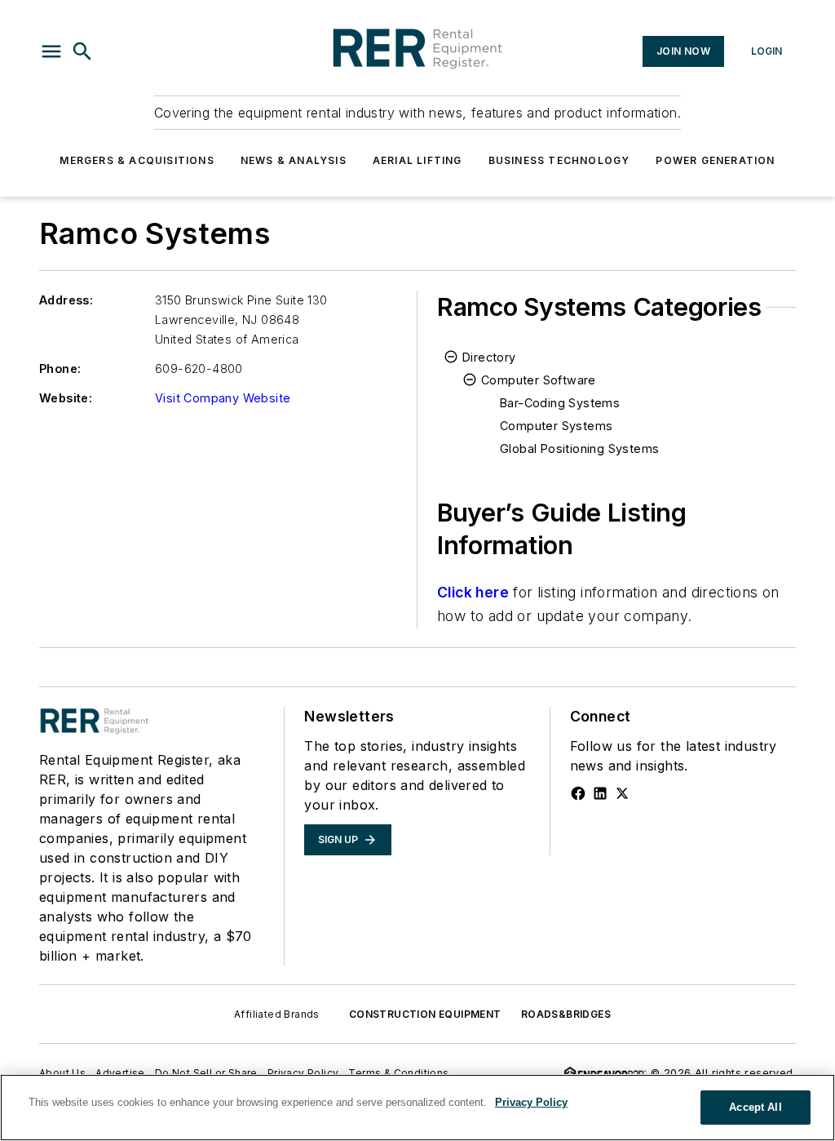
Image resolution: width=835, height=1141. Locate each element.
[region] (417, 1107)
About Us (62, 1073)
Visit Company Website (222, 398)
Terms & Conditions (398, 1073)
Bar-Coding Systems (560, 403)
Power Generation (715, 160)
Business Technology (559, 160)
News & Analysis (294, 160)
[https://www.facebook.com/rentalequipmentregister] (578, 793)
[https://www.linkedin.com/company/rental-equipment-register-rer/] (600, 793)
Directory (489, 357)
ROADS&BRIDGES (566, 1014)
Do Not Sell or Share (206, 1073)
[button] (51, 51)
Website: (65, 398)
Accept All (755, 1107)
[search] (82, 51)
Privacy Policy (303, 1073)
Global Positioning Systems (579, 448)
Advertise (120, 1073)
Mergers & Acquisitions (137, 160)
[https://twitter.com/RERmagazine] (622, 793)
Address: (66, 300)
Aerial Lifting (417, 160)
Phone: (60, 368)
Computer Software (538, 380)
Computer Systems (556, 426)
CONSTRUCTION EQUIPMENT (425, 1014)
